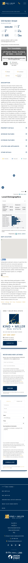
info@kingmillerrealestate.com (15, 541)
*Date (4, 415)
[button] (25, 11)
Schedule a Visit (19, 401)
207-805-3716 (15, 538)
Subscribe (10, 388)
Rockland (18, 302)
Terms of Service (7, 467)
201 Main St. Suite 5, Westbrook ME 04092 (14, 536)
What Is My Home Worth (14, 530)
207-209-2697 (19, 3)
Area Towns (9, 487)
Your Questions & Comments (10, 426)
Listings (7, 302)
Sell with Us (6, 495)
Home (2, 302)
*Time (4, 421)
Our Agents (20, 341)
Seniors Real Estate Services (11, 499)
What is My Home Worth (10, 504)
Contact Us (10, 343)
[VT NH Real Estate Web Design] (14, 557)
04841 (23, 302)
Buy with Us (6, 491)
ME (11, 302)
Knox (14, 302)
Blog (3, 508)
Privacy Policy (5, 276)
